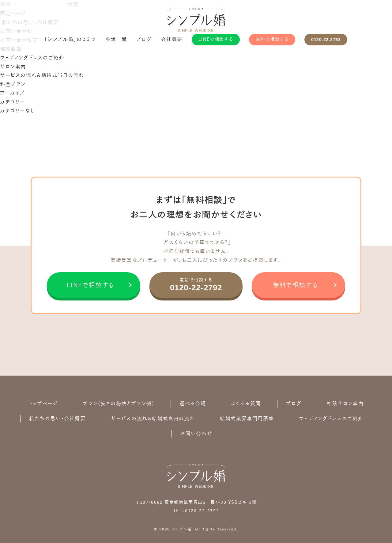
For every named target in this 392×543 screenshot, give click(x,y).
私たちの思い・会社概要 (57, 419)
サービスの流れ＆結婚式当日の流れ (42, 75)
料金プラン (13, 84)
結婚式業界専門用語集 (247, 419)
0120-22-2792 (326, 39)
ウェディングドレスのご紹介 (32, 58)
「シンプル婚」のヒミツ (70, 39)
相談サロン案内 (345, 404)
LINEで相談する (215, 39)
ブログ (144, 39)
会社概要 (171, 39)
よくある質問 (246, 404)
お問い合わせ (196, 434)
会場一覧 (116, 39)
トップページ (43, 404)
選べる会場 (192, 404)
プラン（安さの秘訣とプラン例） (118, 404)
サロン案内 (13, 67)
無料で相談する (272, 39)
